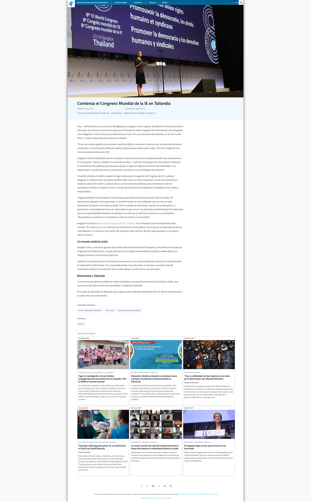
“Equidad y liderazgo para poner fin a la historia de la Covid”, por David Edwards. (103, 439)
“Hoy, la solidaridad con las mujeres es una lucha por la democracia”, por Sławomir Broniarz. (209, 368)
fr (233, 3)
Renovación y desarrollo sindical (129, 310)
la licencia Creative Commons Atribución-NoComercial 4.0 (198, 494)
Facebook (141, 486)
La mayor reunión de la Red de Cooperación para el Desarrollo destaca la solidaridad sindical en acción (156, 434)
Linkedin (170, 486)
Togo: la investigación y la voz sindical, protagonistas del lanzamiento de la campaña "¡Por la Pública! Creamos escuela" (103, 369)
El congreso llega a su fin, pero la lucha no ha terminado (209, 434)
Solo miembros (241, 2)
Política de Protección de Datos (160, 498)
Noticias (81, 324)
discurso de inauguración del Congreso (116, 223)
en (230, 3)
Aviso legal (145, 498)
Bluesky (164, 486)
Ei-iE (71, 4)
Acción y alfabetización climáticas (90, 310)
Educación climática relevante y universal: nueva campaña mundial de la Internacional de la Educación (156, 369)
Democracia (110, 310)
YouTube (153, 486)
